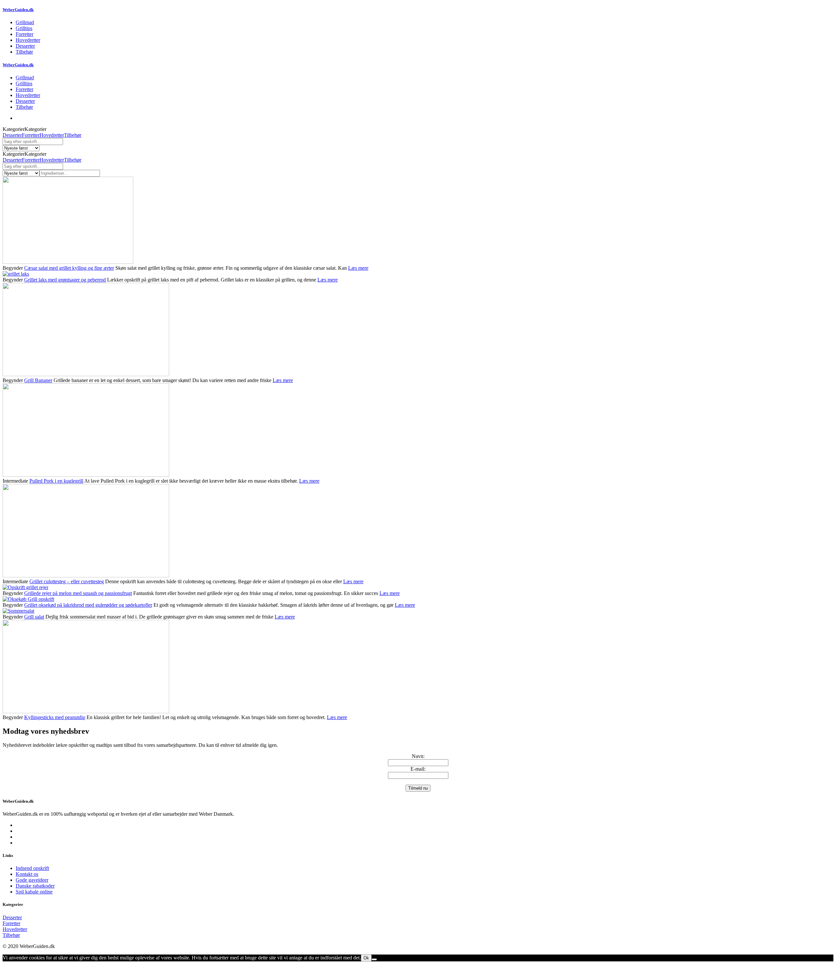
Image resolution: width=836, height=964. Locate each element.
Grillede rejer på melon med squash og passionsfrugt (78, 593)
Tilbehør (24, 52)
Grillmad (25, 22)
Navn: (418, 756)
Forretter (24, 34)
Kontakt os (27, 874)
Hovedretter (28, 40)
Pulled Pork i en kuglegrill (56, 481)
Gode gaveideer (32, 880)
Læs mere (358, 268)
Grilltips (24, 28)
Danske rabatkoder (35, 886)
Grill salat (34, 616)
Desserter (25, 46)
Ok (366, 958)
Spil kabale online (34, 891)
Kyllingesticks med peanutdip (54, 717)
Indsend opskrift (32, 868)
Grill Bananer (38, 380)
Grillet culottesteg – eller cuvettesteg (66, 581)
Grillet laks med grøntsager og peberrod (65, 279)
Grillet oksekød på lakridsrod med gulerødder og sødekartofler (88, 605)
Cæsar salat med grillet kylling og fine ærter (69, 268)
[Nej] (374, 959)
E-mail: (418, 769)
